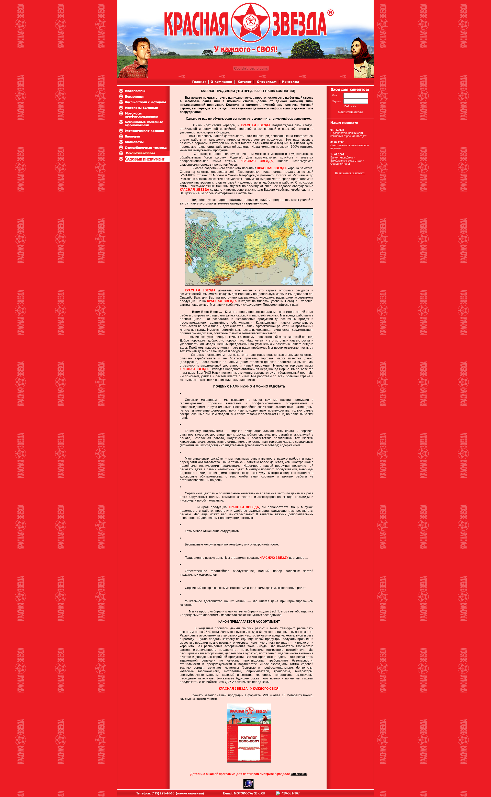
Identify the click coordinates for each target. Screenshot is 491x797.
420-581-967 (291, 793)
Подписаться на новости (350, 172)
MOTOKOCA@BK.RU (249, 793)
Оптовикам (299, 774)
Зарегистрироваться (350, 111)
